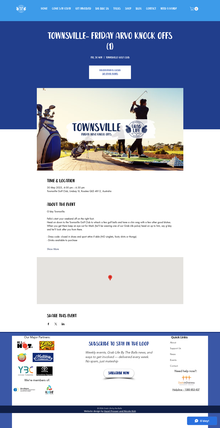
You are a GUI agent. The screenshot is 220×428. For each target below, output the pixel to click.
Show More (53, 249)
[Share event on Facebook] (48, 324)
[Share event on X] (55, 324)
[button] (194, 9)
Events (173, 360)
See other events (110, 74)
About (173, 342)
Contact (174, 365)
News (173, 354)
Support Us (175, 348)
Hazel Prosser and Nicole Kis (119, 411)
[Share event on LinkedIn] (63, 324)
